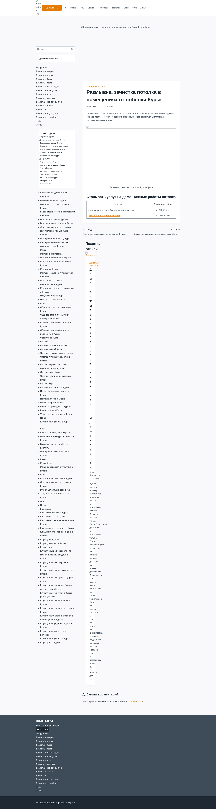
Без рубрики (42, 67)
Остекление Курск (49, 338)
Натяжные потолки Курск (52, 299)
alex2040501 (97, 106)
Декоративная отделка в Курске (55, 227)
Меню (73, 7)
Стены (91, 7)
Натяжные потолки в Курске (51, 171)
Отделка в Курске (47, 137)
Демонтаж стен (43, 109)
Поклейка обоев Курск (49, 178)
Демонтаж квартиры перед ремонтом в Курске (157, 232)
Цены (126, 7)
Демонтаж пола (43, 94)
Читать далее (93, 675)
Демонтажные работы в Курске (52, 140)
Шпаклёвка (45, 509)
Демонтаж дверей (45, 71)
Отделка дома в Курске (49, 162)
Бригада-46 (52, 7)
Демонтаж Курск (44, 79)
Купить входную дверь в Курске (53, 165)
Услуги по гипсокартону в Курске (56, 414)
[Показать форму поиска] (65, 8)
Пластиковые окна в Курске (51, 143)
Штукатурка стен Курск (49, 174)
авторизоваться (135, 701)
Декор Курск (45, 159)
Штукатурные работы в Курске (55, 421)
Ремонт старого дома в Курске (55, 406)
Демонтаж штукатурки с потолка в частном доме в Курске (91, 368)
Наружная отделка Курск (52, 295)
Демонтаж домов (44, 75)
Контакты (44, 234)
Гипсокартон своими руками (54, 219)
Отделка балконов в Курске (51, 152)
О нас (143, 7)
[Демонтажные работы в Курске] (38, 8)
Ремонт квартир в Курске (52, 402)
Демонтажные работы (47, 117)
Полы (81, 7)
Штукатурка (46, 547)
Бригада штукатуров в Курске (55, 432)
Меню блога (46, 463)
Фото (134, 7)
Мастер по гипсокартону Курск (55, 238)
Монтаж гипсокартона (50, 254)
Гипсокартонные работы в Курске (56, 223)
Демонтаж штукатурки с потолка (104, 215)
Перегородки (103, 7)
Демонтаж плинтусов (46, 90)
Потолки (116, 7)
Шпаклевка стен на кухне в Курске (57, 528)
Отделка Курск (47, 383)
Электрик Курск (46, 181)
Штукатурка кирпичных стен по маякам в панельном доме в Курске (55, 555)
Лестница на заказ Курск (50, 156)
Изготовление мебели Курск (54, 231)
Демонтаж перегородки (47, 86)
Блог (42, 428)
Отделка (44, 341)
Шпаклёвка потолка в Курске (54, 512)
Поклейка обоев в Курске (52, 399)
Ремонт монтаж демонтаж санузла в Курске (104, 232)
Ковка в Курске (46, 168)
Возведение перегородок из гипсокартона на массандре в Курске (54, 204)
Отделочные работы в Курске (54, 387)
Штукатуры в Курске (50, 642)
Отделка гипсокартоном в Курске (56, 353)
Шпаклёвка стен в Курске (52, 516)
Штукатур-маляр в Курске (53, 543)
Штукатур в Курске (49, 539)
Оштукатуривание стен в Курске (56, 478)
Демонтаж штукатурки (47, 113)
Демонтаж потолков (95, 86)
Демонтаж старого (45, 105)
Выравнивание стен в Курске (54, 444)
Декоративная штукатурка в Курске (54, 146)
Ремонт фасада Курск (51, 410)
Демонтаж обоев (44, 82)
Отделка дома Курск (50, 372)
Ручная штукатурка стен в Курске (57, 490)
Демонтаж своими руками (49, 102)
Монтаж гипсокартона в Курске (55, 257)
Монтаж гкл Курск (49, 269)
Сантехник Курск (46, 184)
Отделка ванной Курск (51, 349)
